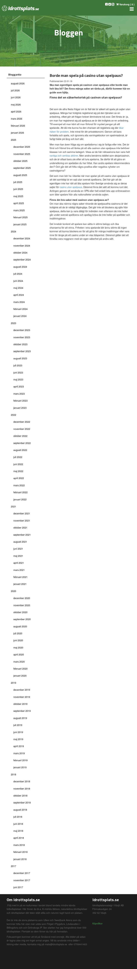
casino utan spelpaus (71, 187)
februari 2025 (20, 217)
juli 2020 (17, 633)
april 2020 (18, 654)
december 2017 (21, 873)
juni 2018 (18, 823)
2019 (13, 682)
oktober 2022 (20, 436)
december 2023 (21, 330)
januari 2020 (20, 675)
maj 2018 (18, 830)
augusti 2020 (20, 626)
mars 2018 (19, 845)
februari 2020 (20, 668)
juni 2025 (18, 189)
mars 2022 (19, 485)
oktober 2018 (20, 795)
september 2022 (22, 443)
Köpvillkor (97, 923)
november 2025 (21, 154)
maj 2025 (18, 196)
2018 (13, 774)
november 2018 (21, 788)
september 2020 (22, 619)
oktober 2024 (20, 252)
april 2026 (16, 111)
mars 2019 (19, 753)
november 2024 (21, 245)
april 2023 (18, 386)
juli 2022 (17, 457)
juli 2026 (15, 90)
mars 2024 (19, 302)
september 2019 (22, 710)
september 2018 (22, 802)
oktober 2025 (20, 161)
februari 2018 (20, 852)
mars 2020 (19, 661)
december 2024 (21, 238)
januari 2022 (20, 499)
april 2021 (18, 562)
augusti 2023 (20, 358)
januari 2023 (20, 407)
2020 (13, 591)
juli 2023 (17, 365)
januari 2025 (20, 224)
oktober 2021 (20, 527)
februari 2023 (20, 400)
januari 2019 (20, 767)
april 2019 (18, 746)
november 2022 (21, 429)
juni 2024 (18, 280)
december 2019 (21, 689)
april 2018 (18, 837)
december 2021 (21, 513)
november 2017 (21, 880)
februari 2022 (20, 492)
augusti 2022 (20, 450)
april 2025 (18, 203)
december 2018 (21, 781)
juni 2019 (18, 732)
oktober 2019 (20, 703)
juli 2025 (17, 182)
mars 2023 (19, 393)
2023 (13, 323)
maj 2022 (18, 471)
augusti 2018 (20, 809)
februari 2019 (20, 760)
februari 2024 (20, 309)
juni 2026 (16, 97)
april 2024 (18, 294)
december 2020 (21, 598)
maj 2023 (18, 379)
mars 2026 (16, 118)
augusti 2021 (20, 541)
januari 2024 (20, 316)
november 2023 (21, 337)
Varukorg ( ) (126, 4)
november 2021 (21, 520)
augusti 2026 (18, 83)
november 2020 (21, 605)
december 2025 (21, 146)
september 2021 (22, 534)
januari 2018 (20, 859)
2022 (13, 414)
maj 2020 (18, 647)
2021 (13, 506)
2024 (13, 231)
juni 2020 (18, 640)
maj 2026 (16, 104)
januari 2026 (17, 132)
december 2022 (21, 421)
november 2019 (21, 697)
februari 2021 (20, 577)
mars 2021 (19, 570)
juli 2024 (17, 273)
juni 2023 (18, 372)
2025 (13, 139)
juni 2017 (18, 887)
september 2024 (22, 259)
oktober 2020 (20, 612)
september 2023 (22, 351)
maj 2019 (18, 739)
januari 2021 (20, 584)
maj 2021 (18, 555)
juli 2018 (17, 816)
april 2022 (18, 478)
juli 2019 (17, 725)
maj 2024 (18, 287)
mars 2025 (19, 210)
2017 (13, 866)
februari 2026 (18, 125)
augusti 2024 (20, 266)
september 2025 (22, 168)
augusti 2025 (20, 175)
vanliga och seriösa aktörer (64, 155)
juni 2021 (18, 548)
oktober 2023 (20, 344)
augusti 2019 (20, 718)
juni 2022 (18, 464)
